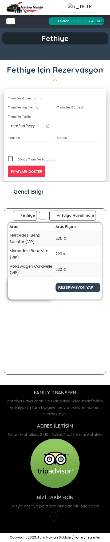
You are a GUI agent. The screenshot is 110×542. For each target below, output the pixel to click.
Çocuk (62, 138)
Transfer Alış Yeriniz (23, 107)
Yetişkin (14, 138)
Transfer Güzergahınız (25, 98)
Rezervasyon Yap (75, 287)
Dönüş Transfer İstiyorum (37, 159)
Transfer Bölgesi (70, 107)
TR (86, 6)
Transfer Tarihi (19, 116)
